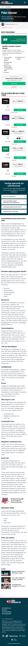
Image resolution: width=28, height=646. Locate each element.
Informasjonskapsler (6, 613)
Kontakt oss (4, 609)
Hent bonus (14, 83)
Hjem (2, 7)
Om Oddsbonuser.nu (6, 608)
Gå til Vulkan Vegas (14, 112)
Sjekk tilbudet (20, 110)
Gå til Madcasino (14, 143)
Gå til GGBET (14, 176)
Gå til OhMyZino (14, 127)
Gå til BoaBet (14, 86)
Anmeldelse (7, 110)
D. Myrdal (12, 24)
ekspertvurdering (16, 40)
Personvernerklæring (6, 611)
